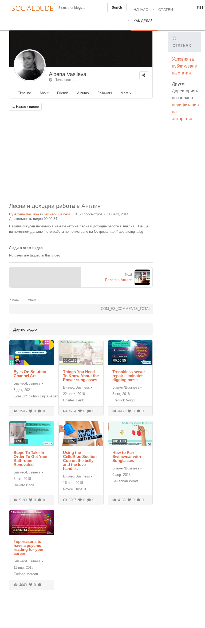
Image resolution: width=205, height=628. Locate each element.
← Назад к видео (25, 107)
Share (14, 300)
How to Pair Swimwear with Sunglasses (126, 456)
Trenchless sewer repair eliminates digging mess (128, 375)
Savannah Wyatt (125, 481)
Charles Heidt (73, 400)
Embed (30, 300)
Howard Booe (24, 485)
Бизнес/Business (57, 214)
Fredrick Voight (124, 400)
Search (117, 7)
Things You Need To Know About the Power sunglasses (81, 375)
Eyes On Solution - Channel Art (31, 373)
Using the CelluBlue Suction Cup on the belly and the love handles (80, 460)
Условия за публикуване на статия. (184, 66)
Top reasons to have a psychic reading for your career (29, 547)
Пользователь (64, 80)
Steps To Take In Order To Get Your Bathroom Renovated (31, 458)
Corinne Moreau (26, 574)
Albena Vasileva (67, 74)
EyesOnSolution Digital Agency (38, 396)
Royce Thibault (74, 489)
